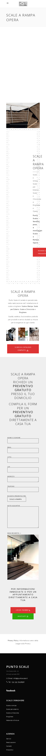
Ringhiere (22, 312)
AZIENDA (10, 734)
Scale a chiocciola (12, 713)
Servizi (8, 739)
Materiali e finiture (12, 720)
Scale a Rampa (27, 306)
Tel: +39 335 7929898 (16, 682)
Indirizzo (11, 476)
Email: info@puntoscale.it (18, 678)
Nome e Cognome (13, 438)
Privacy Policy (13, 640)
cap (8, 467)
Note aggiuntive (13, 506)
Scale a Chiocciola (27, 309)
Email (9, 447)
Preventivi (9, 750)
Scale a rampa (11, 705)
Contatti (9, 746)
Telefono (11, 486)
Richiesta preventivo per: (16, 496)
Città (9, 457)
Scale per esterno (12, 709)
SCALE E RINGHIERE (15, 700)
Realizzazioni (11, 742)
